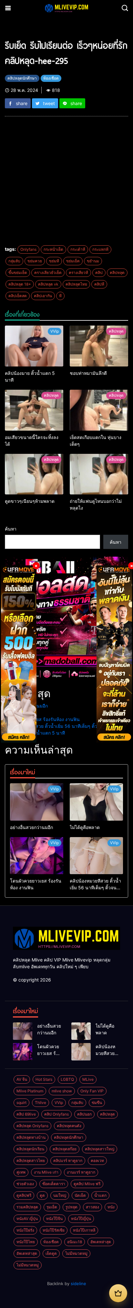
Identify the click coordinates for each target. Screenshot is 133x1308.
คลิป (99, 272)
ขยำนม (93, 261)
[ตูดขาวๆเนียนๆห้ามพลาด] (34, 474)
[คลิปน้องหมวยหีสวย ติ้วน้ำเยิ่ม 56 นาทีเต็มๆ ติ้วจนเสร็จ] (96, 855)
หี (60, 295)
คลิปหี (99, 284)
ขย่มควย (34, 261)
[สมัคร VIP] (118, 1293)
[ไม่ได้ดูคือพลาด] (96, 802)
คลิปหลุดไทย (76, 284)
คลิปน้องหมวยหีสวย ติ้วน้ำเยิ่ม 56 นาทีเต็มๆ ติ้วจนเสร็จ (59, 726)
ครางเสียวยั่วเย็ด (48, 272)
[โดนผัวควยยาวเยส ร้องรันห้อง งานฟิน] (36, 855)
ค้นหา (10, 529)
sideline (78, 1283)
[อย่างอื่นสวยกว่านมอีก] (36, 802)
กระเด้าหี (77, 249)
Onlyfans (28, 249)
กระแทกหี (100, 249)
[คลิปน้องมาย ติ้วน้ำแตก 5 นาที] (34, 346)
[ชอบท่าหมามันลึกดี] (99, 346)
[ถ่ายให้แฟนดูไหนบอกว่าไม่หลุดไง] (99, 474)
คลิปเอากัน (43, 295)
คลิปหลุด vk (48, 284)
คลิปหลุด (117, 272)
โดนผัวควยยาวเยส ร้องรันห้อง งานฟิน (42, 719)
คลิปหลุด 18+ (19, 284)
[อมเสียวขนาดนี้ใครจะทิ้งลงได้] (34, 410)
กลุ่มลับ (14, 261)
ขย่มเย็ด (73, 261)
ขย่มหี (54, 261)
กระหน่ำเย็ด (53, 249)
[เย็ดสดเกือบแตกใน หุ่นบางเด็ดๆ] (99, 410)
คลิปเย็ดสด (17, 295)
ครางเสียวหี (78, 272)
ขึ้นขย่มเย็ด (17, 272)
